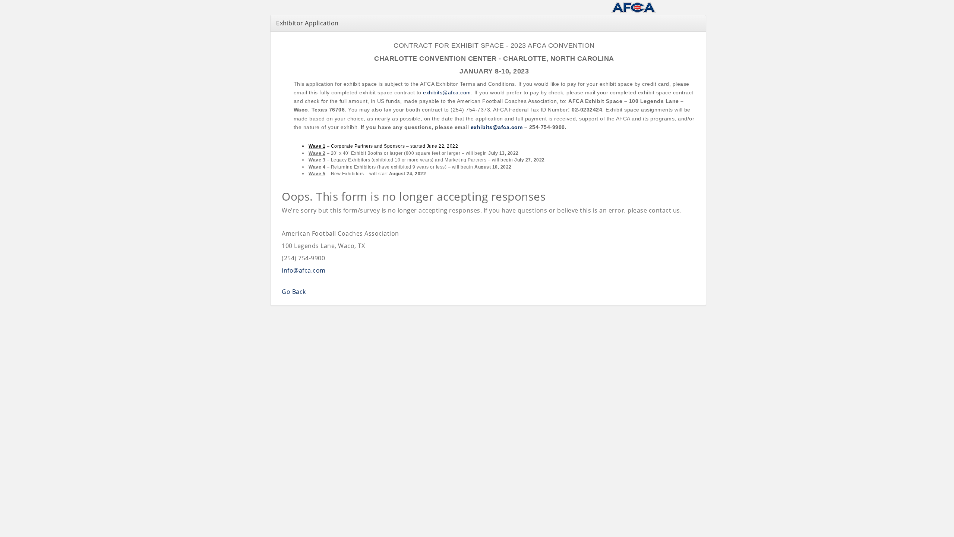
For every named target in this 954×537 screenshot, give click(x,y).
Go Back (294, 292)
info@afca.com (304, 270)
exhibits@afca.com (447, 92)
